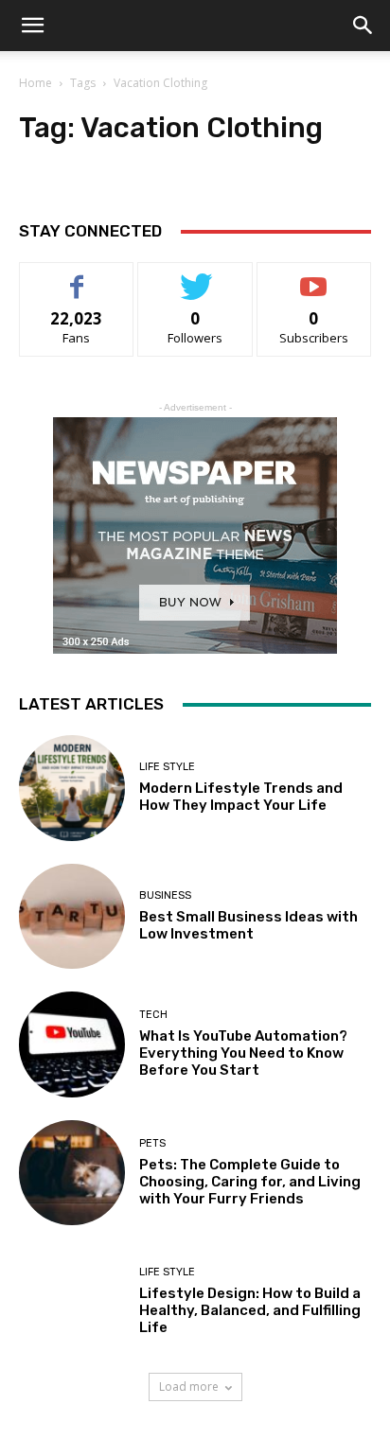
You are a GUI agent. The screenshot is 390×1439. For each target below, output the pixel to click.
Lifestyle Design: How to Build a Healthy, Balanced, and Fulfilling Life (250, 1310)
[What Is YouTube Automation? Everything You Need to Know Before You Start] (72, 1044)
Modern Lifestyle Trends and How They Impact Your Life (241, 797)
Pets (152, 1143)
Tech (153, 1014)
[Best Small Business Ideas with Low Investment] (72, 917)
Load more (189, 1386)
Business (165, 895)
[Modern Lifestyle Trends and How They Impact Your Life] (72, 788)
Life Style (167, 767)
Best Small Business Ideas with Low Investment (248, 925)
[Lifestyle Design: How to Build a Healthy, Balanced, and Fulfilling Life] (72, 1301)
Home (35, 83)
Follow (195, 277)
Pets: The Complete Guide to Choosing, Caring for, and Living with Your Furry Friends (250, 1181)
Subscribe (314, 277)
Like (77, 277)
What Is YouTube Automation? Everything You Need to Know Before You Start (243, 1053)
